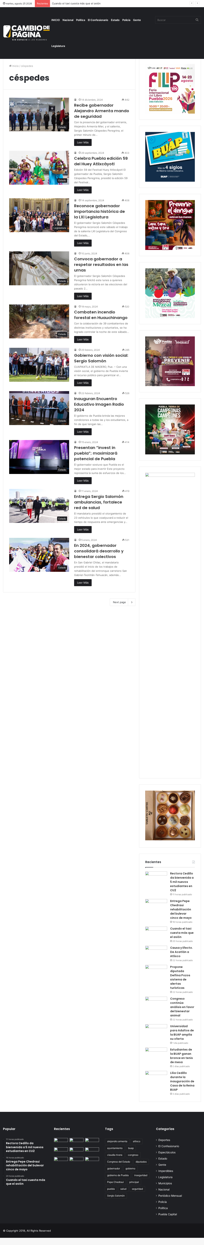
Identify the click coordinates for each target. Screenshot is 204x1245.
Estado (115, 20)
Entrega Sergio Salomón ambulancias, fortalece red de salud (98, 502)
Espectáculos (167, 1152)
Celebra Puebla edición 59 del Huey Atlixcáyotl (101, 161)
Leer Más (83, 142)
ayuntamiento (115, 1148)
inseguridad (140, 1175)
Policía (126, 20)
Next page (119, 602)
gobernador (113, 1168)
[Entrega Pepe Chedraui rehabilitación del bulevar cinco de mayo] (156, 906)
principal (134, 1182)
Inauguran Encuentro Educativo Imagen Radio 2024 (99, 404)
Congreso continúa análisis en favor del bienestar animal (182, 1007)
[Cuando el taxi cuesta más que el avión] (156, 934)
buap (131, 1148)
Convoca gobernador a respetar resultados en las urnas (101, 264)
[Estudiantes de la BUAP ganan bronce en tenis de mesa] (156, 1055)
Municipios (165, 1183)
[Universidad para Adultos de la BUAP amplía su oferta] (156, 1031)
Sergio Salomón (116, 1195)
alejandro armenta (117, 1141)
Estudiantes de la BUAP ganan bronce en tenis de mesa (181, 1056)
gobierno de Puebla (118, 1175)
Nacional (68, 20)
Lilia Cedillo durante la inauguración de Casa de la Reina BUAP (182, 1081)
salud (123, 1188)
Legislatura (58, 46)
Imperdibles (165, 1171)
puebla (111, 1188)
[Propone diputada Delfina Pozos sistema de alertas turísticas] (156, 972)
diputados (141, 1161)
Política (80, 20)
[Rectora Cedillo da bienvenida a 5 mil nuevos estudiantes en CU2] (156, 878)
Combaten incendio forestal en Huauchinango (101, 314)
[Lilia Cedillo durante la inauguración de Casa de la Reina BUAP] (156, 1078)
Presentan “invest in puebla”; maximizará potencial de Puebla (95, 453)
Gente (137, 20)
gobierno (130, 1168)
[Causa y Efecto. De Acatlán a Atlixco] (156, 953)
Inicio (15, 65)
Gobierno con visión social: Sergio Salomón (101, 358)
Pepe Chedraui (115, 1182)
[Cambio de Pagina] (26, 33)
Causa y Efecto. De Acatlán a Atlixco (181, 952)
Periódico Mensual (170, 1195)
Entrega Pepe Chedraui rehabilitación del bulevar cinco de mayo (181, 909)
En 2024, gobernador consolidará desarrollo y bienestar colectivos (99, 551)
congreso (133, 1154)
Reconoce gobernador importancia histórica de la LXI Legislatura (99, 211)
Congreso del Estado (118, 1161)
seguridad (137, 1188)
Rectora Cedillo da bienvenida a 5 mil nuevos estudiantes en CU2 (182, 881)
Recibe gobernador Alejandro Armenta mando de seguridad (101, 110)
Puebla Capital (167, 1214)
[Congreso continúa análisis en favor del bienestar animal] (156, 1004)
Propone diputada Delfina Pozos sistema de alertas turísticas (180, 977)
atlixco (136, 1141)
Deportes (164, 1140)
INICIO (55, 20)
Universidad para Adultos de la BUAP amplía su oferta (182, 1032)
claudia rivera (114, 1154)
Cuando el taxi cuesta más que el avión (182, 933)
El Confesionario (98, 20)
